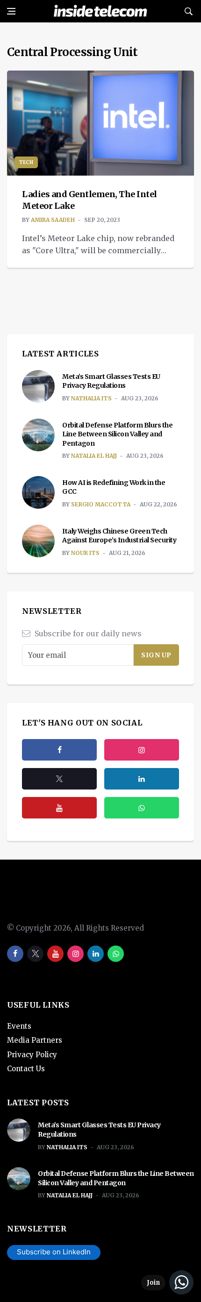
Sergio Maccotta (100, 504)
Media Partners (34, 1040)
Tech (26, 162)
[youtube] (59, 807)
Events (19, 1026)
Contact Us (26, 1068)
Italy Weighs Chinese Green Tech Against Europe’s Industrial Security (119, 536)
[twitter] (59, 779)
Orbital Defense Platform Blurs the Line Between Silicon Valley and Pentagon (117, 434)
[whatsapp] (116, 954)
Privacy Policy (32, 1054)
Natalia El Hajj (94, 455)
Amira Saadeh (53, 219)
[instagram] (141, 750)
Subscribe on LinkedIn (54, 1251)
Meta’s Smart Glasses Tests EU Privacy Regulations (111, 381)
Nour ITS (85, 552)
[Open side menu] (11, 11)
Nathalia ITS (91, 398)
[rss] (141, 779)
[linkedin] (95, 954)
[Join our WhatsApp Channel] (167, 1282)
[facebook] (59, 750)
